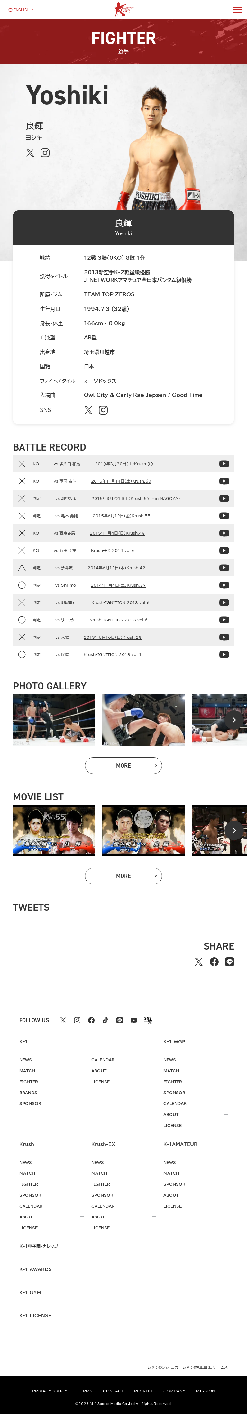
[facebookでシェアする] (214, 962)
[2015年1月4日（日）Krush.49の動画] (224, 533)
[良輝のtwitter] (30, 153)
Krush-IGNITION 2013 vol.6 (120, 602)
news (25, 1060)
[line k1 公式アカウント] (119, 1020)
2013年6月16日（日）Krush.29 (113, 637)
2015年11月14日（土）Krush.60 (121, 481)
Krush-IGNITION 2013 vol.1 (113, 654)
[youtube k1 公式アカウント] (134, 1020)
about (98, 1071)
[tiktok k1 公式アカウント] (105, 1020)
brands (28, 1092)
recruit (143, 1391)
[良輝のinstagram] (45, 153)
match (27, 1071)
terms (85, 1391)
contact (113, 1391)
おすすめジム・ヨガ (162, 1367)
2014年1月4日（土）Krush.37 (118, 585)
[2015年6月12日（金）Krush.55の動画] (224, 516)
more (139, 767)
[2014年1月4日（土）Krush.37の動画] (224, 585)
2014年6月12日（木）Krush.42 (116, 568)
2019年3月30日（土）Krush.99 (124, 464)
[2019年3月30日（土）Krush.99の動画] (224, 464)
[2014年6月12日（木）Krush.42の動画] (224, 568)
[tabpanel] (54, 720)
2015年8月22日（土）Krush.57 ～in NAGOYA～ (136, 498)
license (100, 1082)
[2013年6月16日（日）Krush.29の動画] (224, 637)
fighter (28, 1082)
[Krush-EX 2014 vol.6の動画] (224, 550)
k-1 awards (35, 1269)
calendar (102, 1060)
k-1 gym (30, 1292)
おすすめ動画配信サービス (205, 1367)
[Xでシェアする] (198, 962)
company (174, 1391)
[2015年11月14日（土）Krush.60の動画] (224, 481)
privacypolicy (50, 1391)
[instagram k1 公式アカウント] (77, 1020)
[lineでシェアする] (229, 962)
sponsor (30, 1103)
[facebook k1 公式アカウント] (91, 1020)
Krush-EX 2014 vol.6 (113, 550)
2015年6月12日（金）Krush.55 (122, 516)
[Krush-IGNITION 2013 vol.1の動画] (224, 654)
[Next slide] (234, 720)
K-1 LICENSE (35, 1315)
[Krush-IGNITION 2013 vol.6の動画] (224, 602)
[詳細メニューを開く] (237, 9)
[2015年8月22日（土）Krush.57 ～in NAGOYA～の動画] (224, 498)
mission (205, 1391)
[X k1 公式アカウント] (63, 1020)
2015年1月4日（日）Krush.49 (117, 533)
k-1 (38, 1246)
